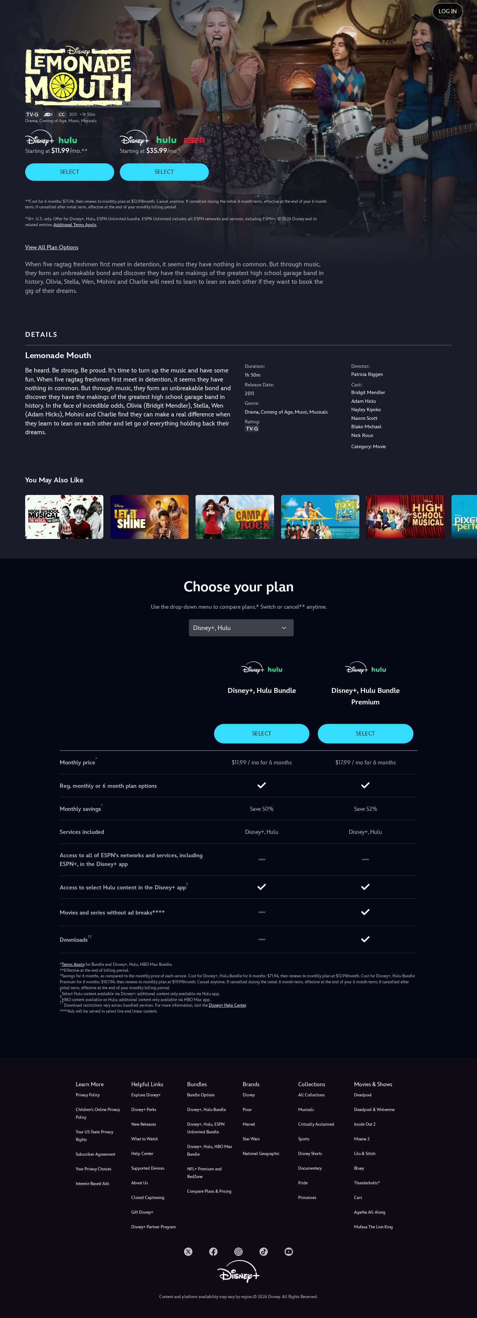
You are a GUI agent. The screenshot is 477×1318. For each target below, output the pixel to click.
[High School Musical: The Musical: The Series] (64, 517)
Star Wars (251, 1138)
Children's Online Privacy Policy (98, 1113)
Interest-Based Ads (92, 1183)
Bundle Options (201, 1095)
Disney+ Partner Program (153, 1226)
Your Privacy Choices (93, 1169)
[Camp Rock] (235, 517)
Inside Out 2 (364, 1124)
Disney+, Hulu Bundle (206, 1109)
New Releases (143, 1124)
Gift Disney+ (142, 1212)
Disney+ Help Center (227, 1005)
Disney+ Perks (143, 1109)
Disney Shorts (310, 1153)
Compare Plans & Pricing (209, 1191)
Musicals (306, 1109)
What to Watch (144, 1138)
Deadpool (363, 1095)
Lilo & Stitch (364, 1153)
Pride (303, 1182)
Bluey (359, 1168)
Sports (303, 1138)
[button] (154, 1084)
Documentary (310, 1168)
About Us (139, 1182)
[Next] (463, 516)
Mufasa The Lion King (373, 1226)
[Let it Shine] (149, 517)
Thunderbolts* (367, 1182)
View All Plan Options (51, 247)
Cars (358, 1197)
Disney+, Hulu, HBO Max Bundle (209, 1150)
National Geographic (261, 1153)
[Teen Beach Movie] (320, 517)
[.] (188, 1251)
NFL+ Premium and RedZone (204, 1173)
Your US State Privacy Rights (94, 1136)
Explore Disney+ (146, 1095)
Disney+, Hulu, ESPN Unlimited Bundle (206, 1128)
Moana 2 (361, 1138)
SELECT (69, 172)
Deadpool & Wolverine (374, 1109)
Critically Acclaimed (316, 1124)
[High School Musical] (405, 517)
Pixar (247, 1109)
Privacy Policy (88, 1095)
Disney (249, 1095)
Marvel (249, 1124)
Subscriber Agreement (95, 1154)
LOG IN (448, 11)
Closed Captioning (147, 1197)
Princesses (307, 1197)
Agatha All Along (370, 1212)
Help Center (142, 1153)
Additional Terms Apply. (75, 224)
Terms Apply (73, 964)
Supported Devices (147, 1168)
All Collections (311, 1095)
